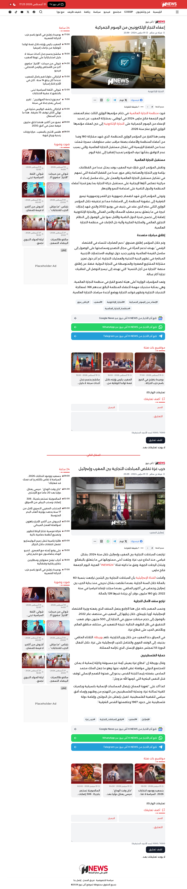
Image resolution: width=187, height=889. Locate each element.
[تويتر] (28, 12)
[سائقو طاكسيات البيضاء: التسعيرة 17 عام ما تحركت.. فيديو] (58, 230)
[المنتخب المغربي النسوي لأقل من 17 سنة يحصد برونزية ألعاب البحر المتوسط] (46, 513)
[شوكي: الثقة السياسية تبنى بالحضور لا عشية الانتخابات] (46, 92)
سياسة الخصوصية (105, 880)
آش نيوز (149, 22)
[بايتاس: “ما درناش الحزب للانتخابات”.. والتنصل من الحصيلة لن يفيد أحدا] (58, 197)
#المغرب (98, 302)
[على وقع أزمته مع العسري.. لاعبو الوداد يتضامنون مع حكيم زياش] (46, 553)
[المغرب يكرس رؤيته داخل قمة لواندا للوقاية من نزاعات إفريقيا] (118, 369)
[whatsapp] (108, 100)
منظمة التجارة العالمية (144, 113)
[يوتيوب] (22, 12)
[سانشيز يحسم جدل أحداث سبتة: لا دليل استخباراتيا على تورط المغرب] (86, 369)
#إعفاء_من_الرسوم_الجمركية (143, 302)
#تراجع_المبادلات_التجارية (112, 719)
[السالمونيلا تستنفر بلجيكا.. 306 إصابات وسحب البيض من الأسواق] (86, 780)
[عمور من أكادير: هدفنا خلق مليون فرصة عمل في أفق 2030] (46, 125)
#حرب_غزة (90, 719)
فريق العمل (89, 880)
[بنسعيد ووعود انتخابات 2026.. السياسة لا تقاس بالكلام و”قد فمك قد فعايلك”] (150, 780)
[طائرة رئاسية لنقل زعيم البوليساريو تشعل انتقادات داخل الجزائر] (46, 543)
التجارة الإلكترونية (114, 123)
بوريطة (98, 637)
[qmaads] (93, 869)
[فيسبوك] (34, 12)
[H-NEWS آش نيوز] (169, 4)
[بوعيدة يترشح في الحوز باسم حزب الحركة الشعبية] (150, 369)
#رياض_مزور (83, 302)
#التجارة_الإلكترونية (116, 302)
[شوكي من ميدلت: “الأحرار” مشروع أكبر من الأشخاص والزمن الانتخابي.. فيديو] (46, 68)
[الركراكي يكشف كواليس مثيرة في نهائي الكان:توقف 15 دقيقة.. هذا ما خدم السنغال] (46, 113)
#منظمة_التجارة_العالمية (117, 308)
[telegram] (115, 100)
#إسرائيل (146, 719)
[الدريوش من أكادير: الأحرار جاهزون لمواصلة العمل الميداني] (46, 524)
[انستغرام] (10, 12)
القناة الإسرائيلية (146, 577)
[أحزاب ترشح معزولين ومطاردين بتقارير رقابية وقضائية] (46, 563)
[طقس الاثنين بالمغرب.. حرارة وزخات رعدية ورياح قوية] (46, 134)
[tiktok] (16, 12)
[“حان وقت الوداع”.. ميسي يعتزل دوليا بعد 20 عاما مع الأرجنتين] (118, 780)
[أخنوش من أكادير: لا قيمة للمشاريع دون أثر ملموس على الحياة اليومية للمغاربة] (33, 197)
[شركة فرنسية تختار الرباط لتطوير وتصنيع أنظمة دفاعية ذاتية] (46, 534)
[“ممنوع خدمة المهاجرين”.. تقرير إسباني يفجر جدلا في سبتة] (46, 102)
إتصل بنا (77, 880)
